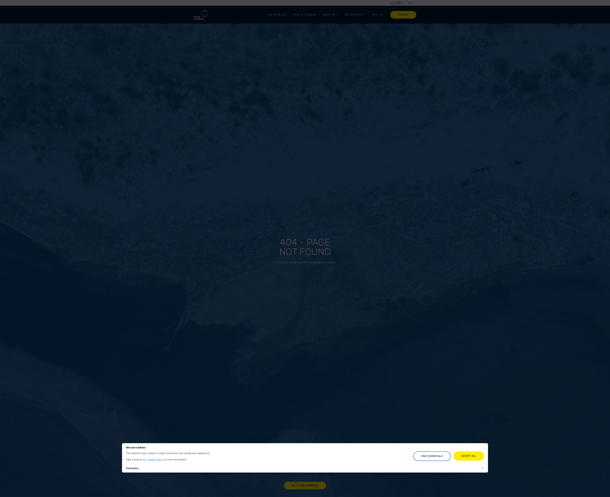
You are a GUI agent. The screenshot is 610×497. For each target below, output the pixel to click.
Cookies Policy (154, 459)
